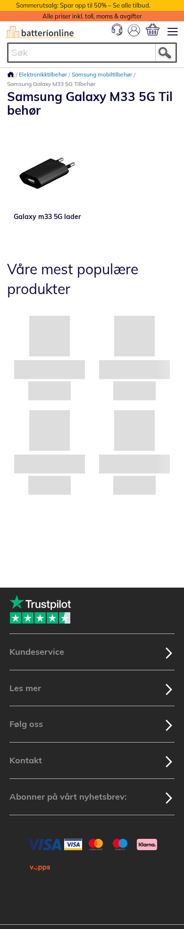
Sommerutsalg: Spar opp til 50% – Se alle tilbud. (83, 5)
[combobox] (92, 52)
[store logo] (40, 32)
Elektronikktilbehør (43, 74)
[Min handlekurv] (152, 29)
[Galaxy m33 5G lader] (47, 172)
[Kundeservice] (117, 33)
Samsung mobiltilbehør (103, 74)
